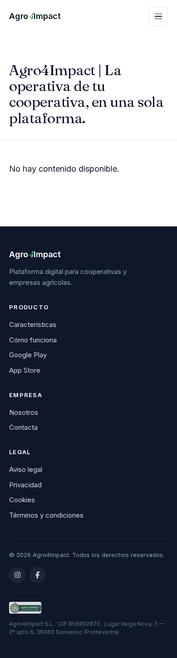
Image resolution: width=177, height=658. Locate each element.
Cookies (22, 499)
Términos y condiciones (46, 515)
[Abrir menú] (158, 16)
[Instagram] (17, 575)
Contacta (23, 427)
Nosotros (23, 412)
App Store (24, 370)
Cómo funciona (33, 340)
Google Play (28, 355)
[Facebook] (37, 575)
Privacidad (25, 484)
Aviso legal (25, 469)
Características (32, 324)
